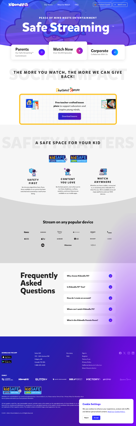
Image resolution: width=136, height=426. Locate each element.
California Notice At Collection (92, 365)
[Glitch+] (42, 379)
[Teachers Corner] (127, 379)
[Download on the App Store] (7, 357)
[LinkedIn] (133, 353)
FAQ (77, 4)
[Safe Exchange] (59, 379)
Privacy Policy (86, 362)
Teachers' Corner (104, 5)
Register (85, 356)
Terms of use (86, 359)
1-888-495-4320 (40, 365)
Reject (86, 418)
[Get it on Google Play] (7, 361)
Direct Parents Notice (89, 368)
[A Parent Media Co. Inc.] (9, 379)
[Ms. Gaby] (110, 379)
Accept (96, 418)
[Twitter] (124, 353)
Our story (69, 353)
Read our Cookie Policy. (116, 412)
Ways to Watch (63, 4)
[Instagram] (129, 353)
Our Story (48, 4)
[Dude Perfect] (76, 379)
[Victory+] (93, 379)
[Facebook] (120, 353)
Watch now (122, 5)
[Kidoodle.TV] (26, 379)
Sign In (84, 353)
